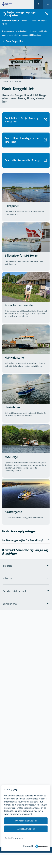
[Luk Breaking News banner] (47, 13)
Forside (5, 81)
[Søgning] (38, 4)
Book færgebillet (16, 81)
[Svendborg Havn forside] (7, 4)
